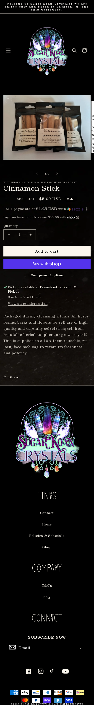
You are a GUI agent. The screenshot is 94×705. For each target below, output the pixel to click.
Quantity (10, 226)
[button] (8, 51)
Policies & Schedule (47, 535)
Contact (47, 513)
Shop (46, 547)
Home (47, 524)
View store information (27, 303)
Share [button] (14, 377)
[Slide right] (57, 174)
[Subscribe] (80, 647)
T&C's (47, 585)
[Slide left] (37, 174)
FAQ (47, 597)
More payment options (47, 275)
